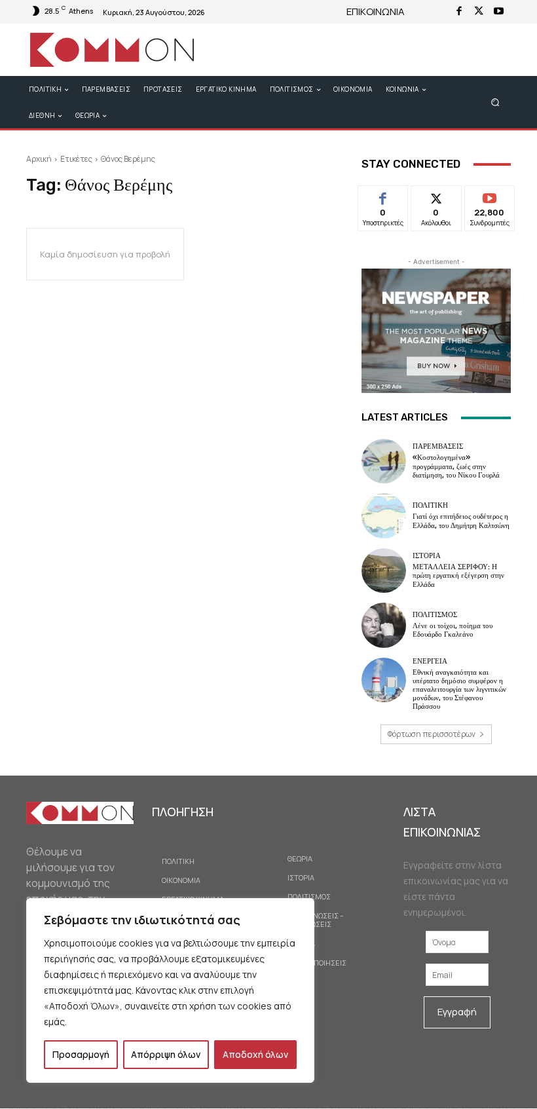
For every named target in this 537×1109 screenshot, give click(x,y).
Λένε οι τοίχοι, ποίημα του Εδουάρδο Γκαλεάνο (452, 630)
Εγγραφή (457, 1012)
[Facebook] (459, 12)
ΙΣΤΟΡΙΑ (427, 555)
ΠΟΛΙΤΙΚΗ (430, 505)
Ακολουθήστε (440, 195)
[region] (170, 990)
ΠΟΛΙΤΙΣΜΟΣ (435, 614)
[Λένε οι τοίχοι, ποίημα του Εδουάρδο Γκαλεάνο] (383, 625)
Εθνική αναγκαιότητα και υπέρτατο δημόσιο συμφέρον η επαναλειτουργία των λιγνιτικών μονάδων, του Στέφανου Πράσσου (459, 689)
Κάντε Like (383, 195)
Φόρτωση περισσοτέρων (431, 734)
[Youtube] (498, 12)
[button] (495, 102)
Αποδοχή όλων (255, 1054)
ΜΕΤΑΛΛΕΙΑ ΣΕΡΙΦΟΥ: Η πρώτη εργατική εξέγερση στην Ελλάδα (458, 575)
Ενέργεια (430, 661)
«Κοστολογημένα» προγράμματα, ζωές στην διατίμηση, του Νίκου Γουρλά (456, 466)
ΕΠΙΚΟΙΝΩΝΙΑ (375, 11)
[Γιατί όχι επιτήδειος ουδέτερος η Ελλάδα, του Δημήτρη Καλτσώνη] (383, 515)
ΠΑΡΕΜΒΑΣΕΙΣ (438, 446)
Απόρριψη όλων (165, 1054)
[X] (479, 12)
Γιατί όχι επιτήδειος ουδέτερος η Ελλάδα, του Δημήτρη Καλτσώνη (461, 520)
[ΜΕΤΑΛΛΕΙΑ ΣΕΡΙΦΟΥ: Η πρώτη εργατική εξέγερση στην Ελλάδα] (383, 570)
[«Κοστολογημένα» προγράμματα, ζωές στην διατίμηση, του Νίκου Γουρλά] (383, 461)
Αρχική (39, 158)
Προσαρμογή (80, 1054)
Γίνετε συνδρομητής (494, 200)
